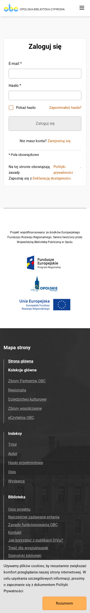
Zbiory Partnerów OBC (27, 381)
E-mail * (15, 63)
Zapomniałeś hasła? (65, 107)
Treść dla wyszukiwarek (28, 548)
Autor (12, 453)
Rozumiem (64, 603)
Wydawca (16, 481)
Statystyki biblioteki (24, 555)
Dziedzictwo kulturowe (27, 399)
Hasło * (15, 85)
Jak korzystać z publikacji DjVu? (35, 540)
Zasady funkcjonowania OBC (33, 524)
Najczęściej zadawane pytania (34, 517)
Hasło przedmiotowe (25, 462)
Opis (12, 472)
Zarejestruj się (59, 141)
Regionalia (17, 390)
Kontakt (14, 532)
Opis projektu (19, 509)
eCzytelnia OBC (21, 417)
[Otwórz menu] (81, 8)
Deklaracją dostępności (52, 178)
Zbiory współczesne (25, 408)
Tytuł (12, 444)
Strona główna (20, 361)
